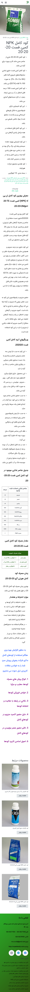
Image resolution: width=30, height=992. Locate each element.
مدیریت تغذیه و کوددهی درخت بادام (18, 983)
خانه (27, 38)
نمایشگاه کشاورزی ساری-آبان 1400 (19, 980)
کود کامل (18, 181)
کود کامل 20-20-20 (10, 181)
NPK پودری (22, 38)
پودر (18, 178)
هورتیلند (8, 178)
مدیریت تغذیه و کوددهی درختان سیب (18, 989)
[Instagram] (11, 953)
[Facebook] (25, 953)
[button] (6, 2)
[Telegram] (18, 953)
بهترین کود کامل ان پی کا (22, 180)
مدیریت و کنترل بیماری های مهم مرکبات (18, 986)
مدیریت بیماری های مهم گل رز (20, 977)
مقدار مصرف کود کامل (20, 183)
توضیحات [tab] (15, 189)
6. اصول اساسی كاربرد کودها (16, 741)
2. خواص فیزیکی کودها (18, 693)
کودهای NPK (14, 178)
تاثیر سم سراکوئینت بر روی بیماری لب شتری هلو (16, 962)
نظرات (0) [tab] (15, 191)
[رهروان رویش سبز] (27, 2)
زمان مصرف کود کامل (12, 180)
